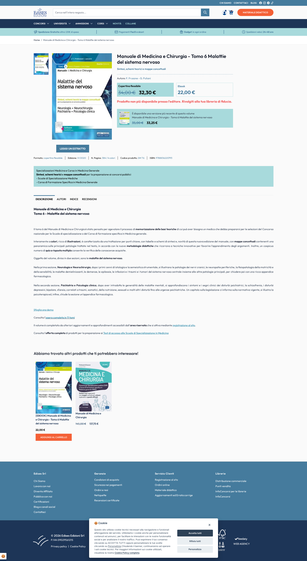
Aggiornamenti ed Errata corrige (174, 495)
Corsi (100, 23)
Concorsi (39, 23)
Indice (74, 199)
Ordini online (162, 484)
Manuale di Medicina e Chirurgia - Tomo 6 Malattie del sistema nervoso (78, 40)
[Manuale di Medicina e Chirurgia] (94, 386)
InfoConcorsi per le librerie (230, 491)
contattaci (241, 2)
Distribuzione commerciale (230, 481)
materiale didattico (255, 12)
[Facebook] (260, 3)
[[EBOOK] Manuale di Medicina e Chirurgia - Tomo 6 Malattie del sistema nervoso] (54, 388)
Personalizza (195, 549)
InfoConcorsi (222, 496)
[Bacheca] (224, 12)
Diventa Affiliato (43, 491)
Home (37, 40)
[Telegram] (268, 3)
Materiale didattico (166, 490)
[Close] (209, 524)
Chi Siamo (39, 481)
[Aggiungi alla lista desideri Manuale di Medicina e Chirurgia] (107, 366)
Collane (130, 23)
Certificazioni (41, 501)
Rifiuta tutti (195, 541)
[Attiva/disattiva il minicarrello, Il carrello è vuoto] (231, 12)
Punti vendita (223, 486)
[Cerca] (205, 12)
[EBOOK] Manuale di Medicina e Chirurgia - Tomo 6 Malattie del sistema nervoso (53, 419)
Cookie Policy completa (127, 552)
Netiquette (100, 495)
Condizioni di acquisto (106, 479)
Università (60, 23)
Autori (61, 199)
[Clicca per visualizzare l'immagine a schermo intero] (82, 96)
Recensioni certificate (106, 500)
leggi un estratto (73, 148)
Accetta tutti (195, 533)
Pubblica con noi (43, 496)
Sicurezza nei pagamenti (108, 484)
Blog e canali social (44, 506)
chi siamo (225, 2)
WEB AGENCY (241, 543)
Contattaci (40, 512)
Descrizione (44, 199)
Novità (117, 23)
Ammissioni (82, 23)
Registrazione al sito (166, 479)
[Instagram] (264, 3)
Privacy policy (59, 546)
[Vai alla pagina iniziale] (40, 12)
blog (254, 2)
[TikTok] (272, 3)
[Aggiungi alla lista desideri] (106, 58)
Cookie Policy (78, 546)
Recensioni (89, 199)
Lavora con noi (42, 486)
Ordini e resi (101, 490)
